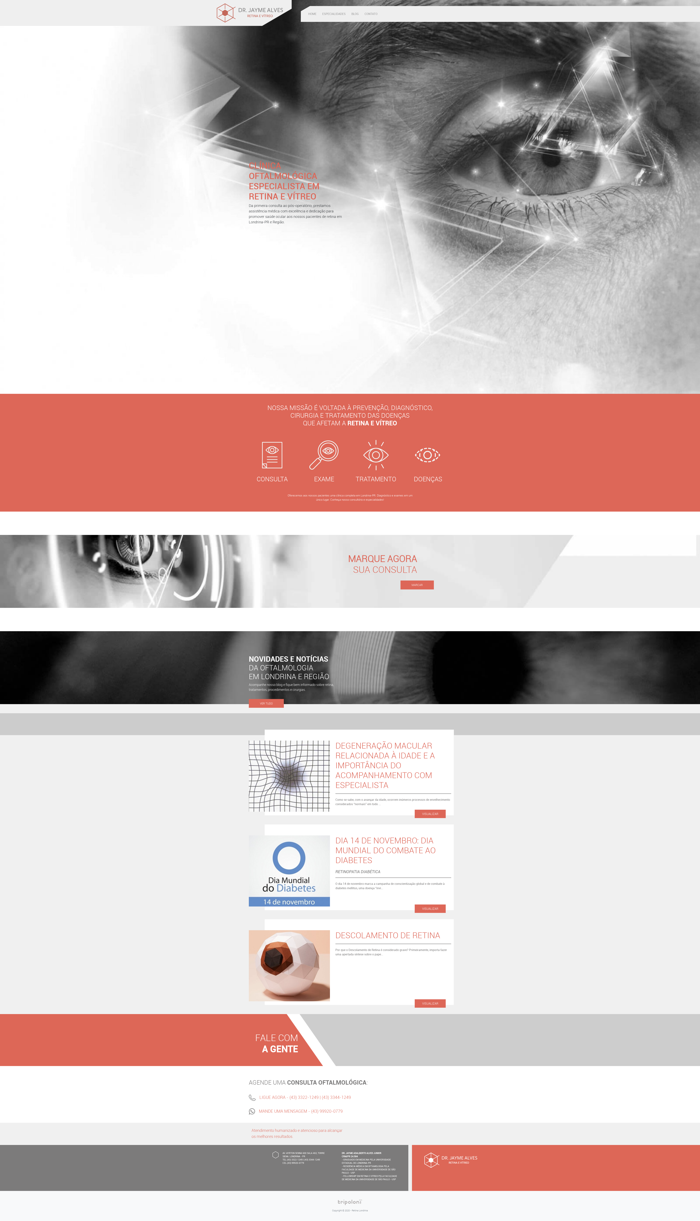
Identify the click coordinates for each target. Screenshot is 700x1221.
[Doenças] (427, 456)
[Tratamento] (375, 456)
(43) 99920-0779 (327, 1111)
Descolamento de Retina (387, 935)
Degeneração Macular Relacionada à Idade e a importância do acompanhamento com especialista (385, 765)
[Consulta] (272, 456)
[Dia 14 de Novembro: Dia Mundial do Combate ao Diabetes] (289, 871)
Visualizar (430, 814)
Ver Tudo (266, 703)
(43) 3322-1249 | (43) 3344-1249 (320, 1097)
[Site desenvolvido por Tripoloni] (350, 1202)
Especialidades (334, 14)
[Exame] (324, 456)
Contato (371, 14)
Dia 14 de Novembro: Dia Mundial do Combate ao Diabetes (385, 850)
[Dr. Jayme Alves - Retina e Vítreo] (250, 13)
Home (312, 14)
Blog (355, 14)
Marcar (417, 585)
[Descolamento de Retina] (289, 965)
